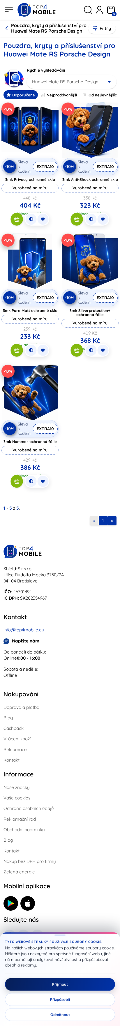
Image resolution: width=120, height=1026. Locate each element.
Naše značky (16, 787)
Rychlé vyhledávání (46, 70)
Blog (8, 718)
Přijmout (60, 984)
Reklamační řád (19, 819)
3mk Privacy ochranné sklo (30, 179)
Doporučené (23, 95)
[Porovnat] (31, 219)
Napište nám (25, 641)
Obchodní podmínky (24, 829)
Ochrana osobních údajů (28, 808)
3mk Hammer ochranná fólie (30, 441)
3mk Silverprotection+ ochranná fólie (90, 312)
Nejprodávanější (62, 95)
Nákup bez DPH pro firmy (29, 861)
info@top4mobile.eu (23, 630)
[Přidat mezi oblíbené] (43, 219)
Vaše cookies (16, 798)
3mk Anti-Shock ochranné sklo (90, 179)
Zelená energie (19, 872)
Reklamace (15, 749)
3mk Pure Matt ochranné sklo (30, 310)
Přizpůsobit (60, 999)
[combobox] (72, 82)
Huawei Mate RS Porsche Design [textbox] (65, 81)
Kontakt (11, 760)
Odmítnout (60, 1014)
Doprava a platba (21, 707)
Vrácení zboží (17, 738)
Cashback (13, 728)
